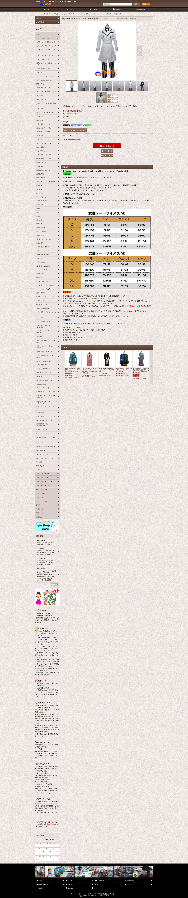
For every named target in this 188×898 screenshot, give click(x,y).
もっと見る (54, 585)
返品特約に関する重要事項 (72, 140)
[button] (74, 51)
